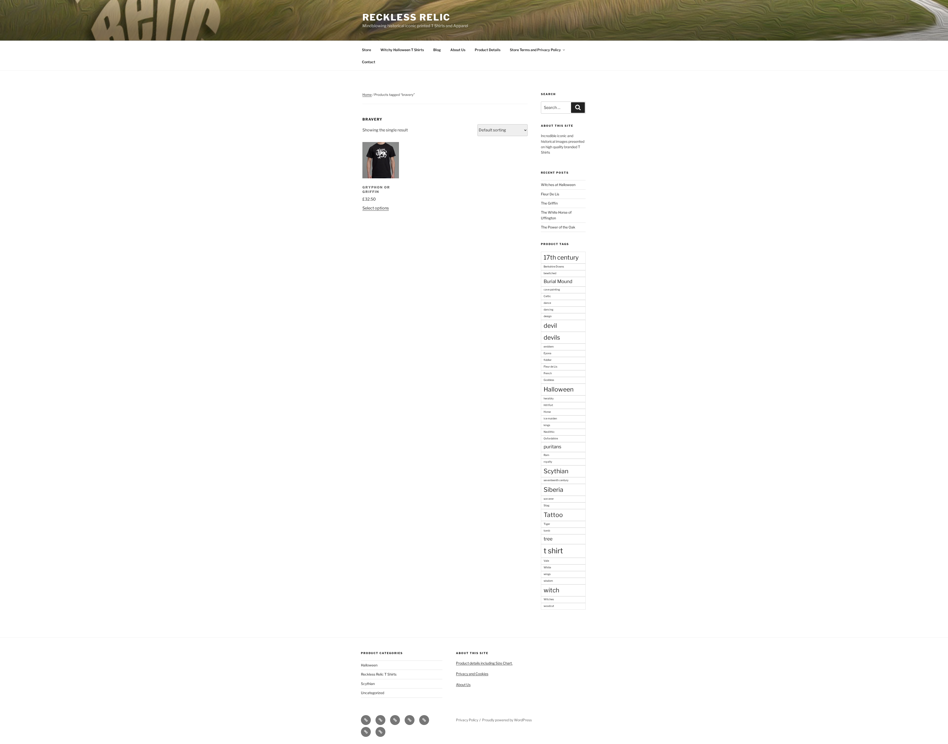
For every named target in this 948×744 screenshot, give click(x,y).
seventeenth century (556, 480)
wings (547, 574)
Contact (368, 62)
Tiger (547, 524)
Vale (546, 560)
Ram (546, 455)
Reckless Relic (406, 17)
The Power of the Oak (558, 227)
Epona (547, 353)
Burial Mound (558, 281)
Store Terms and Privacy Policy (535, 50)
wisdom (548, 580)
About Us (457, 50)
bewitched (550, 273)
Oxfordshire (551, 438)
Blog (437, 50)
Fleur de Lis (550, 366)
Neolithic (549, 432)
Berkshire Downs (554, 266)
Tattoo (553, 514)
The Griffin (549, 203)
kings (547, 425)
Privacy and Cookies (472, 674)
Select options (375, 208)
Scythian (556, 471)
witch (551, 590)
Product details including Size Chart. (484, 663)
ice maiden (550, 418)
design (548, 316)
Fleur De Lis (550, 194)
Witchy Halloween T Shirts (402, 50)
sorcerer (549, 498)
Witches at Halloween (558, 185)
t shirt (553, 550)
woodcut (549, 606)
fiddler (548, 360)
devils (552, 337)
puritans (552, 447)
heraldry (549, 398)
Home (367, 95)
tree (548, 539)
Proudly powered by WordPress (507, 720)
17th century (561, 257)
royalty (548, 461)
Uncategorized (372, 693)
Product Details (487, 50)
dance (547, 303)
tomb (547, 530)
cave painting (552, 289)
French (548, 373)
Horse (547, 411)
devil (550, 325)
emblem (549, 346)
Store (366, 50)
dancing (548, 309)
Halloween (558, 389)
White (547, 567)
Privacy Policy (467, 720)
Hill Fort (548, 405)
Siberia (553, 489)
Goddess (549, 380)
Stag (546, 505)
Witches (549, 599)
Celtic (547, 296)
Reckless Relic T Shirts (378, 674)
